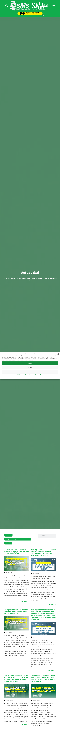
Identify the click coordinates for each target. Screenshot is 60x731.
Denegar (30, 367)
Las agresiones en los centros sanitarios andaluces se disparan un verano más (16, 611)
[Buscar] (6, 5)
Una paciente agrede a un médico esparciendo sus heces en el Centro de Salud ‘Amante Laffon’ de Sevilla (16, 678)
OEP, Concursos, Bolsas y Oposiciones (17, 539)
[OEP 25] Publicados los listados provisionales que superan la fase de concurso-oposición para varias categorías (43, 552)
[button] (57, 354)
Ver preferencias (30, 371)
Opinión (8, 543)
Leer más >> (25, 601)
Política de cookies (22, 374)
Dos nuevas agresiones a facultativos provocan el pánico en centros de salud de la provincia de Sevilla (43, 678)
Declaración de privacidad (35, 374)
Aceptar (30, 363)
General (8, 535)
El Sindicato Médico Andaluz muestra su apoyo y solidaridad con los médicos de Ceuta (16, 551)
